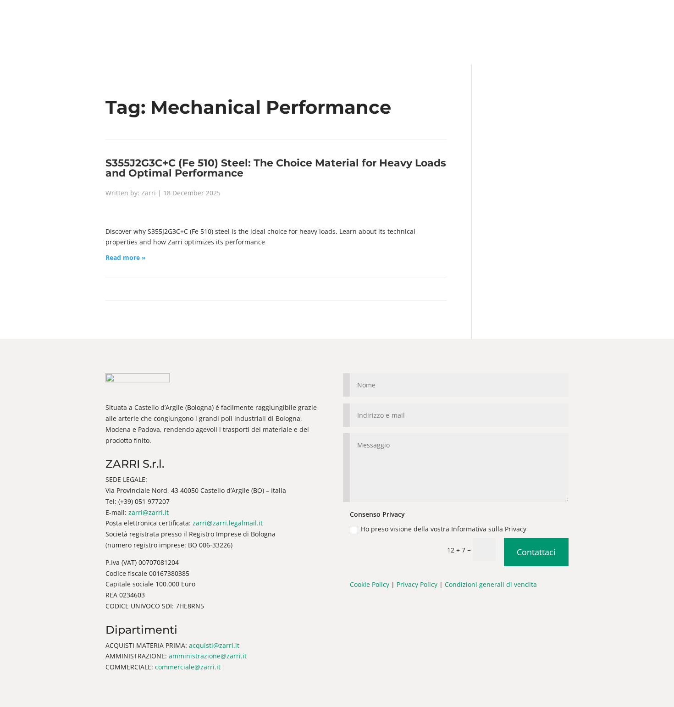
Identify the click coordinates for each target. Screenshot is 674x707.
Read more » (125, 257)
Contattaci (536, 552)
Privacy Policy (417, 584)
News (353, 32)
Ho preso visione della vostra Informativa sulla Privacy (444, 529)
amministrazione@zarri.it (208, 656)
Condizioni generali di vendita (491, 584)
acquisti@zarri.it (214, 645)
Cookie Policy (369, 584)
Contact (459, 32)
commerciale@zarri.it (188, 667)
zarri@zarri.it (148, 512)
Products (309, 32)
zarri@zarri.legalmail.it (228, 523)
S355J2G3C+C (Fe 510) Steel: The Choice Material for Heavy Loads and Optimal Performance (275, 168)
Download (408, 32)
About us (258, 32)
